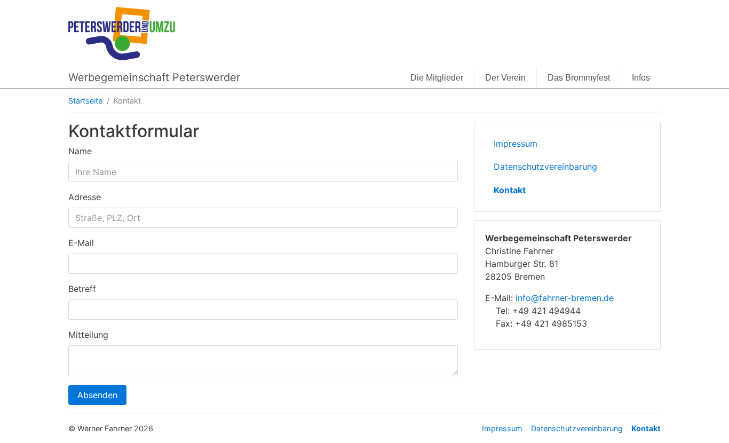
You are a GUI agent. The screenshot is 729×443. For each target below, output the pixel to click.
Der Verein (505, 77)
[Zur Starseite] (121, 32)
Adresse (84, 197)
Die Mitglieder (436, 77)
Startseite (85, 100)
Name (80, 151)
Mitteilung (88, 334)
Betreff (82, 288)
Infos (641, 77)
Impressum (515, 143)
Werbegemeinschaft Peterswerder (154, 77)
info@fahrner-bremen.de (565, 297)
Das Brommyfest (579, 77)
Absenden (97, 395)
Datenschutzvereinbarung (545, 166)
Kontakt (510, 190)
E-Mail (81, 243)
